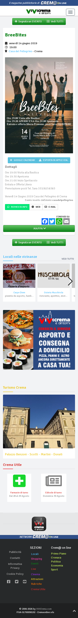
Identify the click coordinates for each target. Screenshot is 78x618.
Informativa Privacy (15, 566)
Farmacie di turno (19, 492)
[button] (70, 281)
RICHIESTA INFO (18, 206)
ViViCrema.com (44, 608)
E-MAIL (52, 206)
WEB (37, 206)
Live (33, 569)
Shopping (36, 558)
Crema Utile (38, 589)
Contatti (15, 558)
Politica (56, 561)
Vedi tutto (68, 258)
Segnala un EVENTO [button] (29, 21)
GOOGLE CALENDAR (24, 160)
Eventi (34, 563)
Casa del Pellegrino (20, 51)
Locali (35, 554)
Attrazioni (37, 579)
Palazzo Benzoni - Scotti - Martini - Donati (33, 454)
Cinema (35, 574)
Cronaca (56, 557)
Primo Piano (58, 553)
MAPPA (37, 228)
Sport (54, 569)
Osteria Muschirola (53, 292)
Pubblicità (15, 552)
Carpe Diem (19, 292)
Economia (57, 565)
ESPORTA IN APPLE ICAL (55, 160)
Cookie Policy (15, 574)
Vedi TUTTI (56, 21)
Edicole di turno (53, 492)
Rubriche (36, 584)
